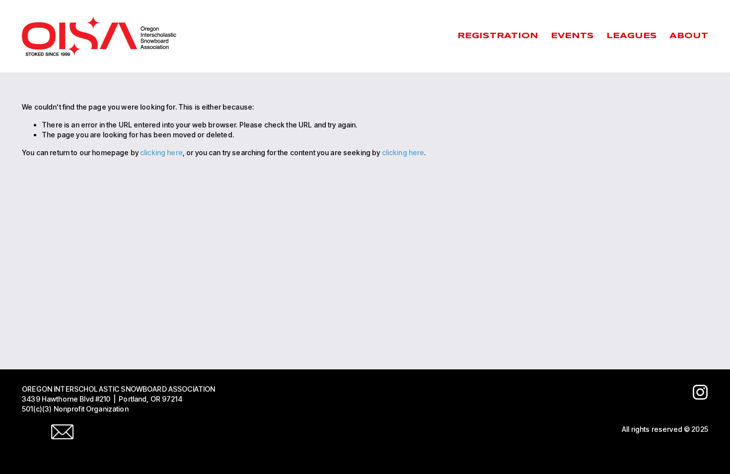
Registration (497, 36)
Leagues (631, 36)
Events (572, 36)
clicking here (161, 152)
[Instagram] (700, 392)
